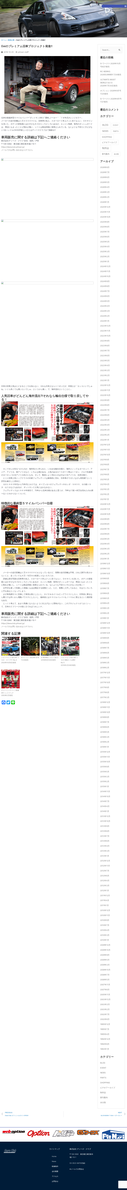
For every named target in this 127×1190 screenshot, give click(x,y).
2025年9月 (105, 222)
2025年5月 (105, 241)
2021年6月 (104, 474)
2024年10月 (105, 276)
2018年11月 (105, 628)
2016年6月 (104, 727)
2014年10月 (105, 796)
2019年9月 (104, 578)
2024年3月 (105, 311)
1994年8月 (104, 1044)
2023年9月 (105, 341)
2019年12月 (105, 563)
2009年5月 (105, 960)
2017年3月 (104, 697)
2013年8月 (104, 831)
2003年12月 (105, 999)
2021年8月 (104, 464)
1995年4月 (104, 1034)
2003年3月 (105, 1004)
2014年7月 (104, 801)
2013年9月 (104, 826)
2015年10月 (105, 761)
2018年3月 (104, 662)
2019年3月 (104, 608)
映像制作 (55, 1166)
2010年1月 (104, 940)
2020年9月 (105, 519)
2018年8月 (104, 643)
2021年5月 (104, 479)
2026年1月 (104, 202)
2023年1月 (104, 380)
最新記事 (11, 40)
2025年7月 (105, 232)
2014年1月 (104, 811)
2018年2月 (104, 667)
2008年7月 (105, 975)
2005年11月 (105, 994)
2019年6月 (104, 593)
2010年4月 (104, 930)
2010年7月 (104, 925)
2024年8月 (105, 286)
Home (54, 1156)
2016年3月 (104, 737)
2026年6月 (105, 177)
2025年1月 (104, 261)
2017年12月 (105, 672)
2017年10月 (105, 682)
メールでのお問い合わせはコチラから (17, 150)
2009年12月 (105, 945)
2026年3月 (105, 192)
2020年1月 (104, 558)
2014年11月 (105, 791)
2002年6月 (105, 1019)
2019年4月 (104, 603)
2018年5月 (104, 658)
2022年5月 (105, 420)
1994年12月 (105, 1039)
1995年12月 (105, 1024)
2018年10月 (105, 633)
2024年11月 (105, 271)
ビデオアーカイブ (109, 142)
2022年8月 (105, 405)
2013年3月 (105, 851)
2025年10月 (105, 217)
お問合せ (55, 1181)
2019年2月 (104, 613)
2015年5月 (104, 771)
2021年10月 (105, 454)
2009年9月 (105, 955)
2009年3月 (105, 965)
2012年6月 (104, 875)
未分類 (116, 154)
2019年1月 (104, 618)
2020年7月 (105, 529)
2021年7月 (104, 469)
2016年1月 (104, 747)
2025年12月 (105, 207)
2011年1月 (104, 905)
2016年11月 (105, 707)
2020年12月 (105, 504)
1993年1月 (104, 1049)
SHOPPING (107, 137)
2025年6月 (105, 237)
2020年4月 (105, 544)
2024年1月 (104, 321)
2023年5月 (105, 360)
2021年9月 (104, 459)
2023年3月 (105, 370)
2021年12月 (105, 444)
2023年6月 (105, 355)
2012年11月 (105, 866)
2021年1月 (104, 499)
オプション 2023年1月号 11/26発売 (30, 658)
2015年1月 (104, 786)
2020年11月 (105, 509)
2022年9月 (105, 400)
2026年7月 (105, 172)
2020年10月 (105, 514)
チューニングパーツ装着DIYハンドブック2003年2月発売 (10, 692)
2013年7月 (104, 836)
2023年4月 (105, 365)
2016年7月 (104, 722)
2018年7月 (104, 648)
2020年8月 (105, 524)
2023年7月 (105, 350)
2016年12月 (105, 702)
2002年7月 (105, 1014)
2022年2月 (105, 435)
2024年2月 (105, 316)
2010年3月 (104, 935)
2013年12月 (105, 816)
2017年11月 (105, 677)
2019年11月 (105, 568)
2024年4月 (105, 306)
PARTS (116, 131)
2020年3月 (105, 549)
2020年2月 (105, 554)
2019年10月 (105, 573)
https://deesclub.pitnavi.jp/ (13, 147)
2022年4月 (105, 425)
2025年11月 (105, 212)
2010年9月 (104, 920)
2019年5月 (104, 598)
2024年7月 (105, 291)
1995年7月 (104, 1029)
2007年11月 (105, 984)
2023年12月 (105, 326)
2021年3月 (104, 489)
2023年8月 (105, 345)
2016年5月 (104, 732)
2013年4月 (105, 846)
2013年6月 (104, 841)
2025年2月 (105, 256)
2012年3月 (104, 885)
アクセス (55, 1176)
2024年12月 (105, 266)
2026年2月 (105, 197)
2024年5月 (105, 301)
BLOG (105, 125)
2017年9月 (104, 687)
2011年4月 (104, 900)
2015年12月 (105, 752)
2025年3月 (105, 251)
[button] (125, 6)
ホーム (3, 40)
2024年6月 (105, 296)
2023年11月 (105, 331)
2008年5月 (105, 979)
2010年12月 (105, 910)
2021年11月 (105, 449)
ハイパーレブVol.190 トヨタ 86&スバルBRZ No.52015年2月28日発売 (69, 661)
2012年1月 (104, 890)
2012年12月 (105, 861)
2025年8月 (105, 227)
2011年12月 (105, 895)
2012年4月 (104, 880)
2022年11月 (105, 390)
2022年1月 (104, 440)
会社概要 (55, 1171)
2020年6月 (105, 534)
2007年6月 (105, 989)
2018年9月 (104, 638)
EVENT (115, 125)
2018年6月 (104, 653)
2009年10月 (105, 950)
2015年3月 (104, 776)
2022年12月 (105, 385)
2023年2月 (105, 375)
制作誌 (105, 148)
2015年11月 (105, 757)
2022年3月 (105, 430)
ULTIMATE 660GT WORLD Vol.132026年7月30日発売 (108, 82)
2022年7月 (105, 410)
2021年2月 (104, 494)
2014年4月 (105, 806)
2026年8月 (105, 167)
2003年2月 (105, 1009)
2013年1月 (104, 856)
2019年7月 (104, 588)
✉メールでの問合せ (77, 1169)
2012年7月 (104, 871)
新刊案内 (105, 154)
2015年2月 (104, 781)
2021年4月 (104, 484)
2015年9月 (104, 766)
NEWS (105, 131)
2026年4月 (105, 187)
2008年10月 (105, 970)
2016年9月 (104, 717)
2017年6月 (104, 692)
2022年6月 (105, 415)
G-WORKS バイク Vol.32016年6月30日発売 (49, 658)
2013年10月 (105, 821)
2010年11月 (105, 915)
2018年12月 (105, 623)
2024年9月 (105, 281)
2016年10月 (105, 712)
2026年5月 (105, 182)
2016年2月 (104, 742)
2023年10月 (105, 336)
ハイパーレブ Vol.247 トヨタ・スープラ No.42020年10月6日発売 (10, 660)
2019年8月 (104, 583)
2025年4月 (105, 246)
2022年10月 (105, 395)
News (54, 1161)
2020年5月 (105, 539)
